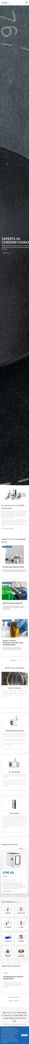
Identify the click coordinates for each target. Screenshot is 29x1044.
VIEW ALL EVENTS (13, 1000)
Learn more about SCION (7, 528)
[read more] (24, 576)
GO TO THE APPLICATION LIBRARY (11, 272)
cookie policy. (4, 1042)
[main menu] (26, 3)
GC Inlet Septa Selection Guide (13, 567)
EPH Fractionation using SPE (12, 603)
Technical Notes (7, 546)
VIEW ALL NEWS (13, 997)
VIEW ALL (13, 660)
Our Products (7, 901)
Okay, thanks (24, 1035)
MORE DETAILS (7, 891)
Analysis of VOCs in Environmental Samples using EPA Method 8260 (13, 643)
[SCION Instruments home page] (5, 3)
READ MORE (18, 991)
